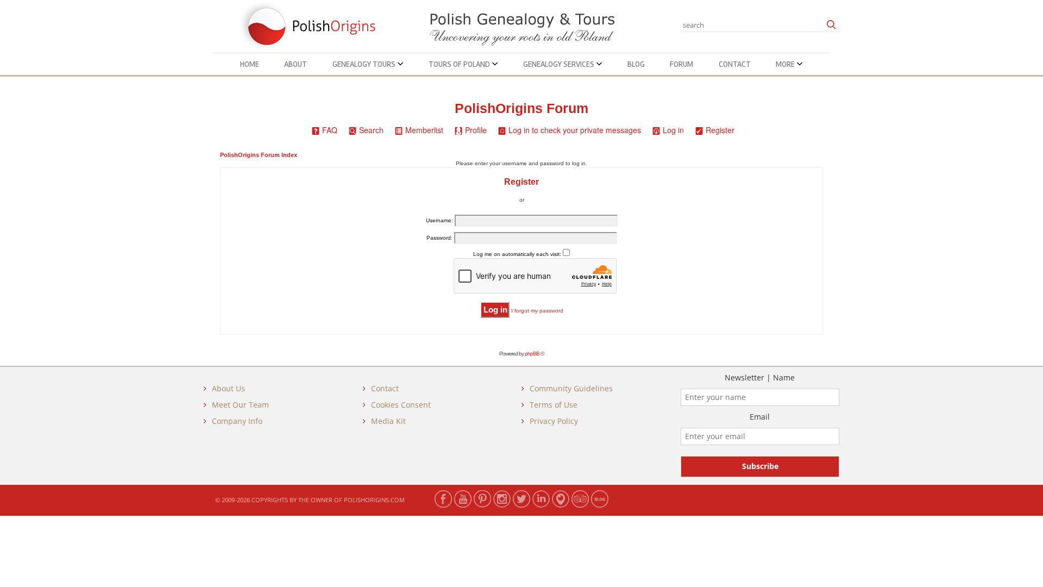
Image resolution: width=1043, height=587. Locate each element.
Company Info (237, 421)
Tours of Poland (460, 64)
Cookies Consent (401, 404)
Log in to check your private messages (574, 129)
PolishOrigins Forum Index (258, 155)
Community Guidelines (571, 388)
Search (371, 129)
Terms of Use (553, 404)
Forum (681, 64)
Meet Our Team (240, 404)
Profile (476, 129)
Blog (636, 64)
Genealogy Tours (364, 64)
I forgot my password (537, 311)
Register (720, 129)
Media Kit (388, 421)
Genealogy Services (559, 64)
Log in (673, 129)
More (786, 64)
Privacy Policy (554, 421)
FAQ (329, 129)
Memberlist (424, 129)
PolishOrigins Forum (521, 108)
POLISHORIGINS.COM (374, 500)
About (295, 64)
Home (249, 64)
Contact (735, 64)
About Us (228, 388)
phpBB (532, 354)
